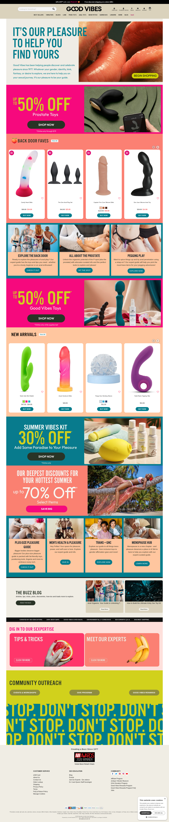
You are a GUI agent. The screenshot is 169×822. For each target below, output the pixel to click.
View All (54, 141)
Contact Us (37, 780)
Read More (104, 609)
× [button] (165, 798)
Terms (35, 789)
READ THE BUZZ (25, 603)
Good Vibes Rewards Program (121, 786)
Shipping (36, 784)
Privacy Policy (38, 787)
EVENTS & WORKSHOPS (25, 692)
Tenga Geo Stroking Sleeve (103, 396)
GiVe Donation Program (119, 783)
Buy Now (27, 215)
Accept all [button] (146, 813)
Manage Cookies (39, 794)
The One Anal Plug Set (65, 202)
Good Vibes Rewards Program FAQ (123, 788)
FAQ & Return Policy (40, 791)
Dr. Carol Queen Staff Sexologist (80, 782)
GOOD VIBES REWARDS (144, 692)
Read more (151, 809)
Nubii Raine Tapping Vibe (142, 396)
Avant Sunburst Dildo (65, 396)
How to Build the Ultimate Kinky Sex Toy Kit (144, 603)
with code (68, 2)
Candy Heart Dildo (26, 202)
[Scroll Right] (157, 147)
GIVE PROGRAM (84, 692)
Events (71, 777)
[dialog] (152, 808)
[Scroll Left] (153, 147)
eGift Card (36, 775)
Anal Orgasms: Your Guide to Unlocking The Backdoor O (110, 603)
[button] (101, 208)
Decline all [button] (159, 813)
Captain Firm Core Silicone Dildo (104, 202)
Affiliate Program (116, 779)
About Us (36, 777)
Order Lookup (38, 782)
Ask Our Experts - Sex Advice (79, 780)
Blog (70, 775)
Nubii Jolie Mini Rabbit (27, 396)
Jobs (112, 790)
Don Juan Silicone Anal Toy (142, 202)
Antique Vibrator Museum (120, 781)
